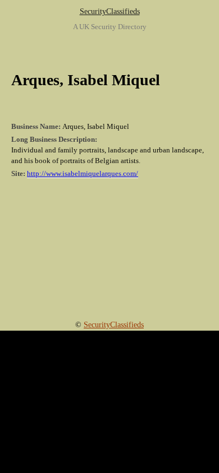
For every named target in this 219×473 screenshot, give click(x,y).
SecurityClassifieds (110, 11)
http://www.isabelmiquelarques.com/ (82, 174)
